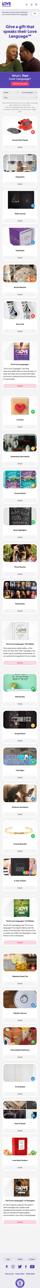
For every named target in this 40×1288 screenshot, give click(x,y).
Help (8, 1259)
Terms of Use (9, 1274)
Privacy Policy (20, 1274)
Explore (20, 386)
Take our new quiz (20, 84)
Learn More (24, 14)
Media (20, 1259)
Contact (32, 1259)
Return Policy (30, 1274)
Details (20, 147)
